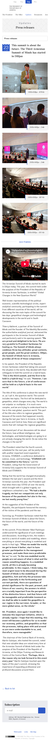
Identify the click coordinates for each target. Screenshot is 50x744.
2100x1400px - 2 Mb (37, 127)
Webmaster (18, 732)
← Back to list (8, 688)
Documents (38, 14)
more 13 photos (25, 242)
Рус (21, 2)
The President (7, 14)
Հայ (14, 2)
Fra (35, 2)
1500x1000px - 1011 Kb (35, 232)
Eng (28, 2)
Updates (28, 14)
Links (26, 732)
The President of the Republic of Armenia (15, 8)
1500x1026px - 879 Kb (36, 92)
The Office (19, 14)
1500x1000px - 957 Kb (36, 197)
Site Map (33, 732)
